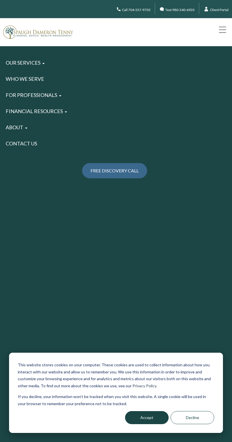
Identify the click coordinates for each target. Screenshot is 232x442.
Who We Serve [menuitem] (25, 79)
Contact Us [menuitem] (21, 143)
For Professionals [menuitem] (31, 95)
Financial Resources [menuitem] (34, 111)
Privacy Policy (144, 385)
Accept (146, 417)
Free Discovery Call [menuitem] (115, 170)
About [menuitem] (14, 127)
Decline (192, 417)
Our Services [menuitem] (23, 63)
